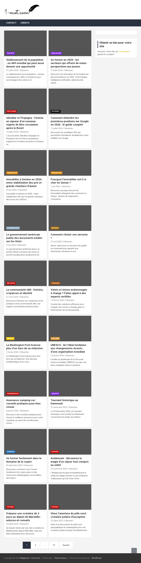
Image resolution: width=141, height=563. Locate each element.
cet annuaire (124, 51)
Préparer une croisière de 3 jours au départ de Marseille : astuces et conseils (23, 517)
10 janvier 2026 (57, 355)
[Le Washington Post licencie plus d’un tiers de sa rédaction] (25, 328)
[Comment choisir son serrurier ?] (69, 218)
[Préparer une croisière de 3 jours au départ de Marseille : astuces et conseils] (25, 497)
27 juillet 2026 (57, 70)
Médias (10, 338)
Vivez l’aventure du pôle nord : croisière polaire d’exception (69, 515)
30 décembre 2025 (14, 465)
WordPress (97, 558)
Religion (11, 283)
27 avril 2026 (56, 241)
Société (10, 53)
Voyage (54, 452)
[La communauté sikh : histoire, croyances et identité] (25, 273)
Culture (55, 338)
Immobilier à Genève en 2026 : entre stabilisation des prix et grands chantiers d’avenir (24, 183)
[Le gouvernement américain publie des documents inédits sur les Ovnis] (25, 218)
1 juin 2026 (55, 186)
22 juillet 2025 (57, 521)
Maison (54, 228)
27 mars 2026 (12, 297)
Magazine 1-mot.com (30, 558)
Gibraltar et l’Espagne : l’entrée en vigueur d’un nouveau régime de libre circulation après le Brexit (24, 123)
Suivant (66, 545)
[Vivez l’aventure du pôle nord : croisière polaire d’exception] (69, 497)
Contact (11, 23)
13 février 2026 (57, 300)
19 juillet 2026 (12, 132)
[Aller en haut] (134, 550)
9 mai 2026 (11, 245)
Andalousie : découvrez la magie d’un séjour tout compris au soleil (70, 462)
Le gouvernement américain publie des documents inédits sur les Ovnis (24, 238)
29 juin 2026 (11, 190)
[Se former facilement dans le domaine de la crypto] (25, 442)
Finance (10, 452)
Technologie (13, 228)
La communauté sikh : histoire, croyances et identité (24, 291)
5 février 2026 (12, 352)
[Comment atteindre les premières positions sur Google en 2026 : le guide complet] (69, 101)
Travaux (55, 283)
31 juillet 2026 (12, 70)
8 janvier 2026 (12, 411)
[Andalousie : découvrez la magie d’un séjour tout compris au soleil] (69, 442)
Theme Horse (60, 558)
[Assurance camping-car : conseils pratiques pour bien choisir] (25, 384)
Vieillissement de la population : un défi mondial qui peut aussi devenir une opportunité (25, 63)
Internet (55, 111)
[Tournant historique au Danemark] (69, 384)
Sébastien (24, 70)
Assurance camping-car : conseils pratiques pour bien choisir (23, 403)
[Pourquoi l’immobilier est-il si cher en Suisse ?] (69, 163)
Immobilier (12, 173)
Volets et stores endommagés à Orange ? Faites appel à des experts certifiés (69, 293)
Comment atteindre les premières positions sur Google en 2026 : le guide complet (70, 121)
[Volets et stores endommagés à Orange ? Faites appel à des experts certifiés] (69, 273)
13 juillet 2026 (57, 128)
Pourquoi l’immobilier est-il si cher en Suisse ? (68, 181)
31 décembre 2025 (59, 407)
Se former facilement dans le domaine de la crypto (23, 460)
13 (54, 545)
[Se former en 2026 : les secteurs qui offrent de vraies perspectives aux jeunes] (69, 43)
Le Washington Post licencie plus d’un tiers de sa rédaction (24, 346)
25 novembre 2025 (59, 469)
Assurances (12, 394)
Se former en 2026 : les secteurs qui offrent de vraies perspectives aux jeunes (68, 63)
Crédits (25, 23)
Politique (11, 111)
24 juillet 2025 (12, 524)
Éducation (56, 53)
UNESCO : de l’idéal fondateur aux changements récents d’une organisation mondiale (68, 348)
